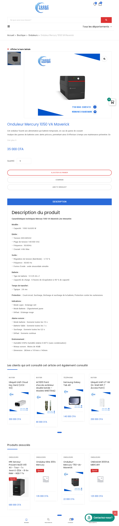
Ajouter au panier (59, 172)
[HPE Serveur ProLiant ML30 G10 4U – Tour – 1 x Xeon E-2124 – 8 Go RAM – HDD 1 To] (19, 487)
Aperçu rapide (18, 407)
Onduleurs (33, 35)
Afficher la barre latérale (20, 49)
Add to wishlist (60, 187)
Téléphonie (68, 378)
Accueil (10, 35)
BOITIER (12, 378)
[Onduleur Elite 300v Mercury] (46, 478)
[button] (100, 4)
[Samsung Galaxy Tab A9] (73, 399)
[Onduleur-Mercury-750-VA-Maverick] (73, 481)
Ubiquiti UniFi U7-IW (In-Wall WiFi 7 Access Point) (100, 385)
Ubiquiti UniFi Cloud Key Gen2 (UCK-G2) (18, 385)
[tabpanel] (18, 401)
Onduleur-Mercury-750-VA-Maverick (72, 464)
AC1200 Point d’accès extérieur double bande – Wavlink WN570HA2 (45, 386)
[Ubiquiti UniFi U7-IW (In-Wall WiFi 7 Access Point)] (100, 402)
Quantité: (11, 161)
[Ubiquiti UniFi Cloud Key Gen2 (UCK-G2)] (19, 402)
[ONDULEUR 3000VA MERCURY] (100, 478)
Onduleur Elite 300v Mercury (46, 463)
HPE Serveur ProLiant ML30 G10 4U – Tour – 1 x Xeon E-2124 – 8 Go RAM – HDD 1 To (18, 467)
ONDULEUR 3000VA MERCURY (100, 463)
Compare (60, 180)
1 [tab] (59, 432)
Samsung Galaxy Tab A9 (71, 384)
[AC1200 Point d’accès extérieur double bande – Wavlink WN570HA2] (46, 404)
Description (59, 202)
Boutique (21, 35)
